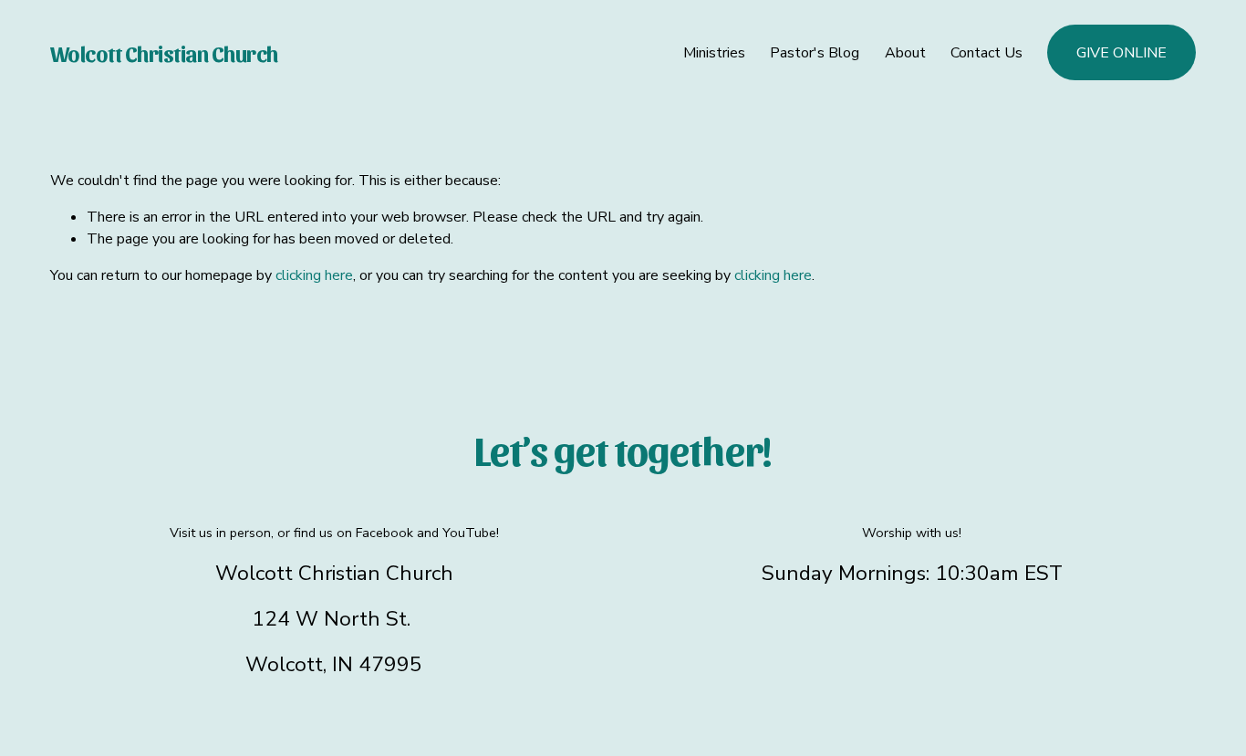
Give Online (1121, 53)
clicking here (314, 275)
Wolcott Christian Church (164, 52)
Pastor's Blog (814, 53)
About (905, 53)
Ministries (714, 53)
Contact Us (986, 53)
